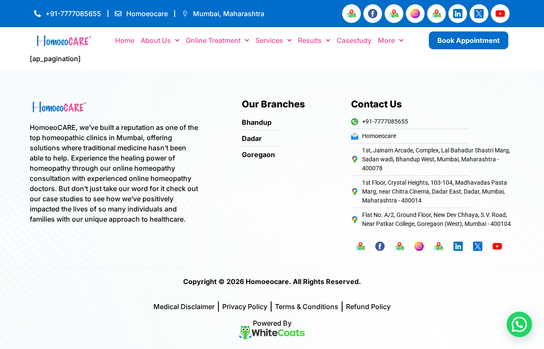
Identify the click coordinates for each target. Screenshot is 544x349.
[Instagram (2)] (415, 13)
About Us (156, 40)
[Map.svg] (351, 13)
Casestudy (354, 40)
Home (124, 40)
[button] (519, 324)
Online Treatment (213, 40)
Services (269, 40)
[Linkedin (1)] (457, 13)
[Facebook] (372, 13)
